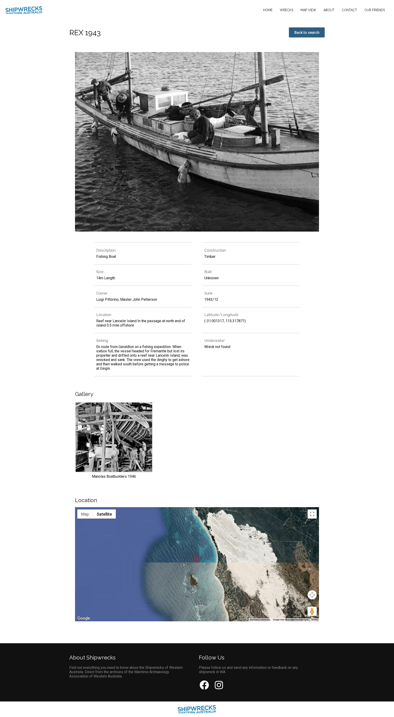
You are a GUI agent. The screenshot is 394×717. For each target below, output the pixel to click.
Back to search (306, 32)
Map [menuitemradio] (85, 514)
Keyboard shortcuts (260, 619)
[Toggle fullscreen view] (312, 514)
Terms (314, 619)
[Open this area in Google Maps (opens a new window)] (83, 618)
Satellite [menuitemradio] (104, 514)
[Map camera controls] (312, 594)
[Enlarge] (114, 440)
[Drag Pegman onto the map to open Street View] (312, 611)
